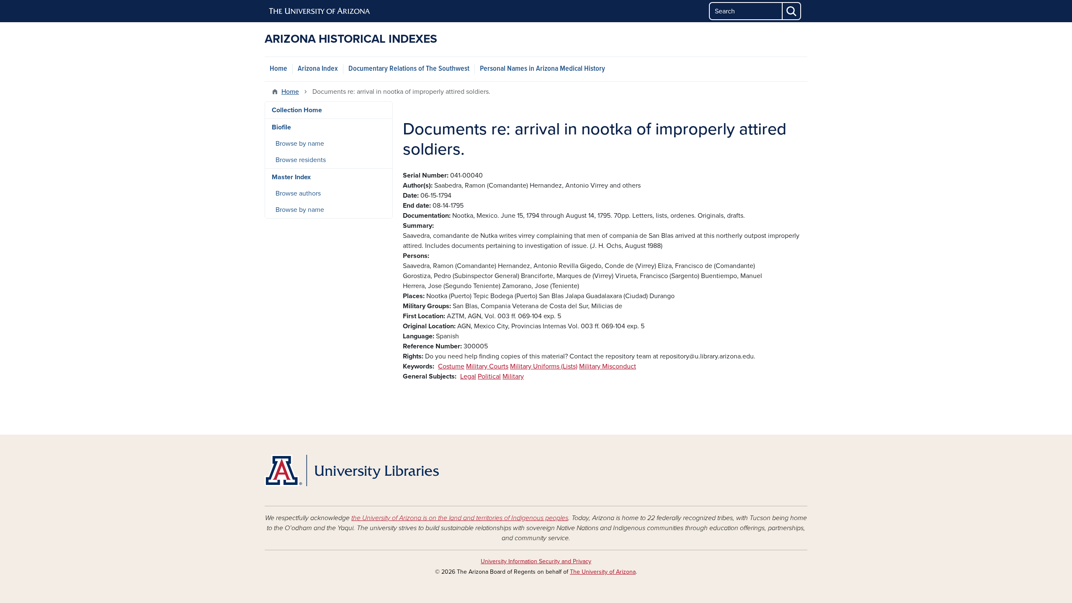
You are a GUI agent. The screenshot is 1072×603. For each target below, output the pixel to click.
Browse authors (298, 193)
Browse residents (301, 160)
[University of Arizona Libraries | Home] (352, 470)
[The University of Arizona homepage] (320, 11)
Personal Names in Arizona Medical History (542, 69)
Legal (468, 376)
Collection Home (297, 110)
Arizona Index (318, 69)
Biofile (281, 127)
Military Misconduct (607, 366)
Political (489, 376)
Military (513, 376)
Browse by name (300, 143)
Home (278, 69)
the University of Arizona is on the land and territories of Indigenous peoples (459, 518)
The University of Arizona (603, 571)
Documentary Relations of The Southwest (408, 69)
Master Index (291, 177)
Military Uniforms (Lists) (543, 366)
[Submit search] (792, 11)
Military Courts (487, 366)
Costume (451, 366)
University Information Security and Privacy (536, 561)
